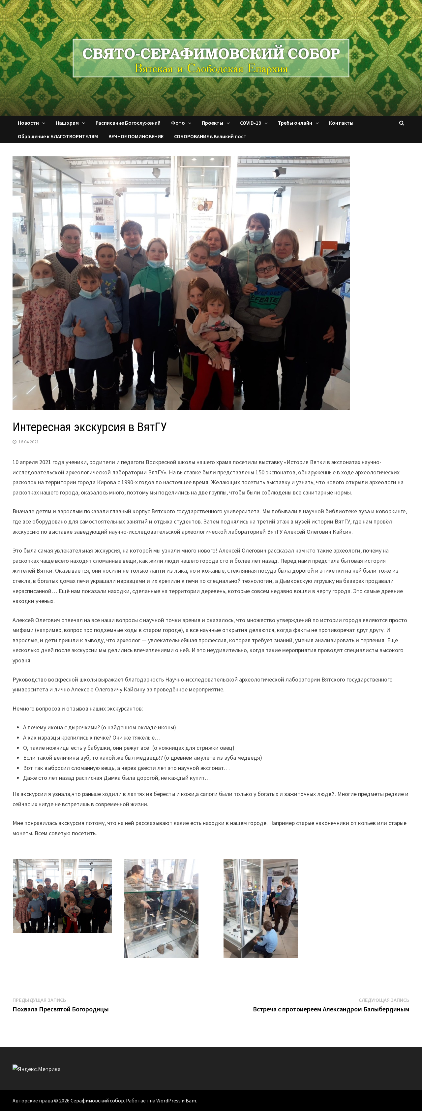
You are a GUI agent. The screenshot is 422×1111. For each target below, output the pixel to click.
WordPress (168, 1100)
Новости (28, 122)
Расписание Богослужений (128, 122)
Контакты (341, 122)
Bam (191, 1100)
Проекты (212, 122)
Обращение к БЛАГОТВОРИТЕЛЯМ (58, 136)
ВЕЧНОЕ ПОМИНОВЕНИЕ (136, 136)
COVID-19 (250, 122)
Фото (178, 122)
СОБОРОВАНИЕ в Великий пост (210, 136)
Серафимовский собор (97, 1100)
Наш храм (67, 122)
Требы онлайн (295, 122)
